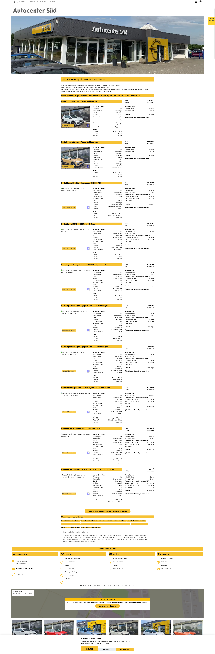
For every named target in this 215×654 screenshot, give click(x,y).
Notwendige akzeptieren (89, 648)
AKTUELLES (42, 2)
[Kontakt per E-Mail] (196, 2)
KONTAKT (52, 2)
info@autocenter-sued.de (24, 568)
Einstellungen (107, 649)
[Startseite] (200, 2)
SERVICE (32, 2)
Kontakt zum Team (211, 19)
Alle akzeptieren (124, 649)
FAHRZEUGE (22, 2)
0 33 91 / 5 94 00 (21, 574)
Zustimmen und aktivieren (107, 606)
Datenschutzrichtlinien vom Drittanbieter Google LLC (126, 602)
